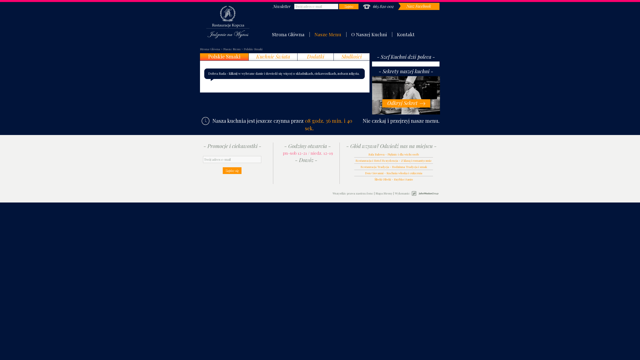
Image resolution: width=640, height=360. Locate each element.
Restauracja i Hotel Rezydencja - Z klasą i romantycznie (394, 160)
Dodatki (315, 56)
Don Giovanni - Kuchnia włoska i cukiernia (393, 173)
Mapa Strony (384, 193)
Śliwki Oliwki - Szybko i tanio (393, 179)
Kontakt (405, 34)
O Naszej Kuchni (369, 34)
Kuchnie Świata (273, 56)
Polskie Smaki (253, 49)
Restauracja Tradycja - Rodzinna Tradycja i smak (393, 167)
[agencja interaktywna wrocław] (425, 193)
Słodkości (352, 56)
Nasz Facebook (418, 6)
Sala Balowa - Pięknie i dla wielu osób (393, 154)
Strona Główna (288, 34)
